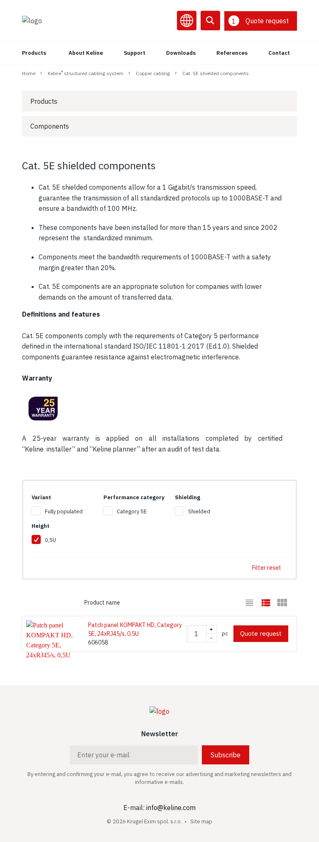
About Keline (86, 52)
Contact (279, 52)
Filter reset (266, 567)
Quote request (261, 633)
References (232, 52)
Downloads (181, 52)
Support (134, 52)
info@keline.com (171, 807)
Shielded (199, 511)
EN (186, 20)
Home (28, 73)
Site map (201, 821)
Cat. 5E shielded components (215, 73)
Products (34, 52)
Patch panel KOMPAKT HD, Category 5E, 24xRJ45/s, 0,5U (135, 629)
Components (49, 126)
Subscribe (225, 755)
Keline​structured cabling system (85, 73)
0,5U (50, 540)
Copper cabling (153, 73)
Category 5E (132, 511)
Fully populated (64, 511)
